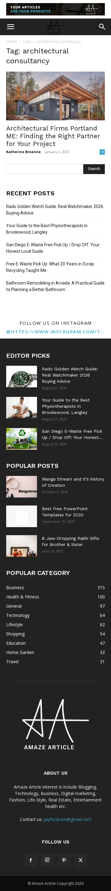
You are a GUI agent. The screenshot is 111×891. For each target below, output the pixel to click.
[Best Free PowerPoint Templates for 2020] (21, 516)
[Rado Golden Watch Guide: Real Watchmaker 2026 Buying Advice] (21, 376)
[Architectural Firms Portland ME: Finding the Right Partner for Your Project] (55, 96)
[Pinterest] (64, 860)
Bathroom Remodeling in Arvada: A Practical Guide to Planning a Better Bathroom (55, 286)
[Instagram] (47, 860)
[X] (80, 860)
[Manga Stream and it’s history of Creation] (21, 487)
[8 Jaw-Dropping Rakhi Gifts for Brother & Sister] (21, 546)
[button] (10, 27)
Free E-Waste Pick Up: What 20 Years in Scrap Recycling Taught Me (50, 267)
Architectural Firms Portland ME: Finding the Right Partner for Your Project (53, 136)
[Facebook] (30, 860)
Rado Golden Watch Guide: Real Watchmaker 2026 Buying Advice (54, 209)
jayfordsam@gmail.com (67, 819)
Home (11, 41)
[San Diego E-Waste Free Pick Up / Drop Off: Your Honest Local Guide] (21, 439)
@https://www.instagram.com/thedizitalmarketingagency (55, 331)
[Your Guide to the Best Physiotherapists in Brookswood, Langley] (21, 407)
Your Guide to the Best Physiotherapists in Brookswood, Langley (47, 229)
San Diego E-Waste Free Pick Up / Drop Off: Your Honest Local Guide (53, 248)
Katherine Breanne (23, 151)
